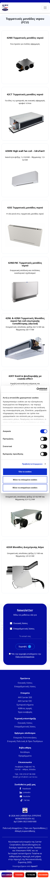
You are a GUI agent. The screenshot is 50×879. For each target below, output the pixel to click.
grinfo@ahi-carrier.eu (27, 777)
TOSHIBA (19, 875)
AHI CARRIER (7, 875)
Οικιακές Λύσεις (25, 682)
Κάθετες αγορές (25, 708)
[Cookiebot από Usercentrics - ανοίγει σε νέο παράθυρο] (36, 389)
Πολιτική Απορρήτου (24, 656)
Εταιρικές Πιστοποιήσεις (25, 737)
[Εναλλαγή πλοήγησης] (45, 7)
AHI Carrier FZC (25, 701)
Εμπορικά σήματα (25, 704)
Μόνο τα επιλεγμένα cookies (25, 480)
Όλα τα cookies (25, 472)
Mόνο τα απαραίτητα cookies (25, 488)
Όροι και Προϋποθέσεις (35, 828)
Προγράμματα (25, 755)
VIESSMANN (43, 875)
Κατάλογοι (25, 752)
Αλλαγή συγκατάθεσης (25, 831)
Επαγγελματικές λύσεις (25, 726)
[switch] (43, 439)
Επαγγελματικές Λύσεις (25, 686)
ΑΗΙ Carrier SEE (25, 697)
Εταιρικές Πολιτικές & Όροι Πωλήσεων (25, 741)
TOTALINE (31, 875)
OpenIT (34, 866)
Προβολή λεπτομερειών (32, 464)
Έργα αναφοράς (25, 712)
